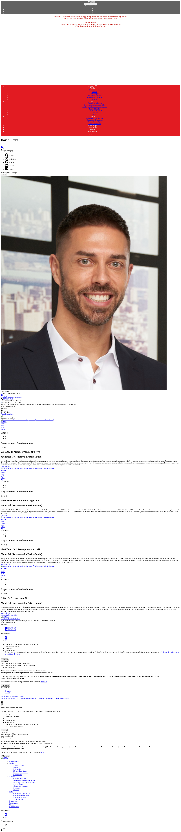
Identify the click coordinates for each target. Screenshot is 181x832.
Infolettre (8, 715)
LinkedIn (11, 166)
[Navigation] (86, 2)
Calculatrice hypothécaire (94, 118)
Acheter (92, 101)
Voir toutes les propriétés (9, 615)
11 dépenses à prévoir (95, 110)
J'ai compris (5, 685)
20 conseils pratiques (95, 95)
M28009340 (5, 530)
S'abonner (5, 659)
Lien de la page (10, 650)
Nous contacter (93, 131)
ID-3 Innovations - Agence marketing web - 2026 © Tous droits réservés (45, 698)
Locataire (95, 112)
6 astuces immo (91, 4)
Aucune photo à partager (9, 173)
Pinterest (11, 162)
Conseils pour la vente (94, 97)
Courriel (11, 169)
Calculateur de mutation (95, 120)
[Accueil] (89, 2)
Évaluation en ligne (94, 122)
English (92, 2)
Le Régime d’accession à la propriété (95, 107)
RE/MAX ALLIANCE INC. (10, 619)
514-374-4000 (8, 399)
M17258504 (5, 433)
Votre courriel (9, 722)
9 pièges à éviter (94, 109)
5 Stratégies (95, 94)
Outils (93, 116)
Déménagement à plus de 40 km (94, 105)
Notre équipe (92, 126)
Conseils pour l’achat (95, 103)
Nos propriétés (92, 86)
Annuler (4, 175)
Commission (95, 99)
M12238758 (5, 482)
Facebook (12, 156)
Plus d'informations (7, 414)
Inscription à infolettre (12, 717)
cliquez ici (44, 682)
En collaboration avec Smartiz (11, 698)
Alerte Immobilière (95, 124)
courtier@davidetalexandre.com (11, 397)
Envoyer (4, 730)
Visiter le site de (12, 696)
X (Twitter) (12, 159)
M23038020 (5, 579)
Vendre (92, 88)
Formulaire (8, 648)
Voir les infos (5, 467)
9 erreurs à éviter (94, 90)
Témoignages (92, 127)
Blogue (92, 129)
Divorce (94, 92)
